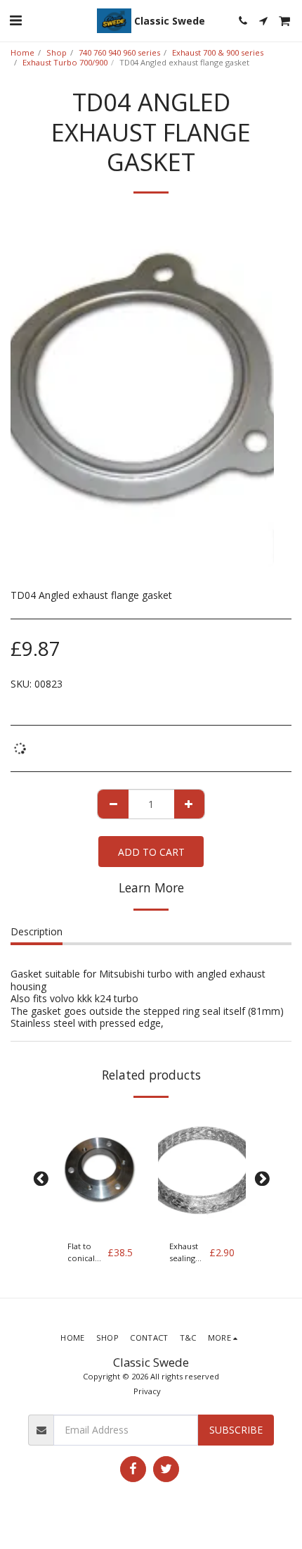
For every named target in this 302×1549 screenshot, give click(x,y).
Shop (56, 52)
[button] (15, 20)
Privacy (147, 1391)
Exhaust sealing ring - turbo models (183, 1253)
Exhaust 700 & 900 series (217, 52)
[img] (100, 1170)
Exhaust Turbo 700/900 (64, 62)
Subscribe (236, 1429)
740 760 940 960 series (119, 52)
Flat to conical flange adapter (82, 1253)
